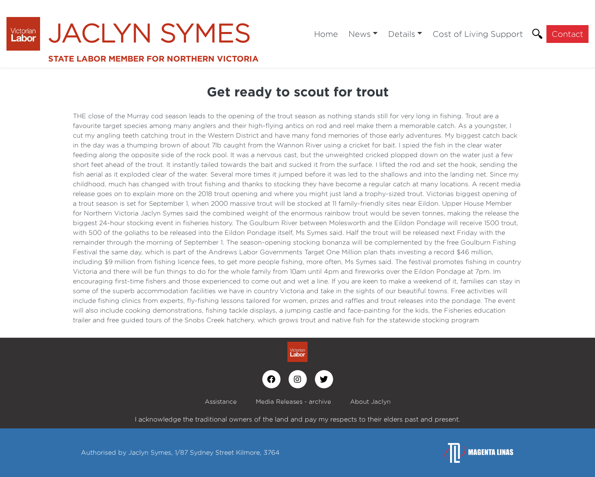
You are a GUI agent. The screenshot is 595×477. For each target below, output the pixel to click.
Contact (567, 34)
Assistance (221, 401)
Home (326, 34)
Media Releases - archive (293, 401)
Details (401, 34)
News (359, 34)
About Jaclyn (370, 401)
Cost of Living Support (478, 34)
